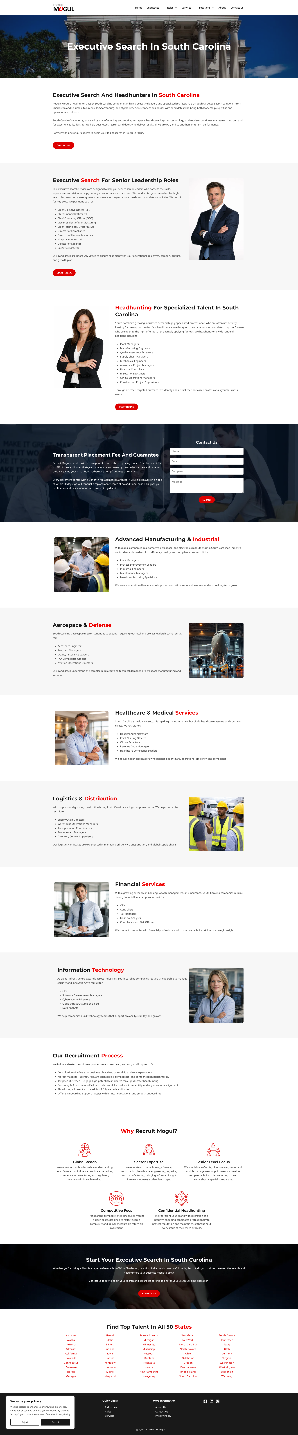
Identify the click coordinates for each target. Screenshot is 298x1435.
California (71, 1353)
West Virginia (227, 1367)
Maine (110, 1371)
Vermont (227, 1353)
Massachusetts (149, 1335)
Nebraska (149, 1362)
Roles (170, 7)
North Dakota (188, 1349)
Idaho (110, 1340)
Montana (149, 1358)
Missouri (149, 1353)
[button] (160, 7)
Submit (207, 499)
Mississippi (149, 1349)
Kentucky (110, 1362)
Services (186, 7)
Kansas (110, 1358)
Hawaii (110, 1335)
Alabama (71, 1335)
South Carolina (188, 1376)
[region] (40, 1412)
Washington (227, 1362)
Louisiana (110, 1367)
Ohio (188, 1353)
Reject (25, 1422)
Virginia (226, 1358)
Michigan (149, 1340)
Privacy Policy (63, 1414)
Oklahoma (188, 1358)
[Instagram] (218, 1401)
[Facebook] (205, 1401)
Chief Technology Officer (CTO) (76, 226)
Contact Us (237, 7)
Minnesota (149, 1344)
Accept (55, 1422)
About (222, 7)
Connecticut (71, 1362)
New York (188, 1340)
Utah (227, 1349)
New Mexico (188, 1335)
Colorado (71, 1358)
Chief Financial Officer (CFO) (74, 214)
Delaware (71, 1367)
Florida (71, 1371)
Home (138, 7)
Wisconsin (227, 1371)
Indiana (110, 1349)
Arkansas (71, 1349)
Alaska (71, 1340)
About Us (160, 1407)
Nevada (149, 1367)
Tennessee (227, 1340)
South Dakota (227, 1335)
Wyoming (227, 1376)
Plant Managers (129, 344)
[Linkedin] (211, 1401)
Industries (153, 7)
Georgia (71, 1376)
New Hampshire (149, 1371)
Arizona (71, 1344)
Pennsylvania (188, 1367)
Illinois (110, 1344)
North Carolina (188, 1344)
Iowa (110, 1353)
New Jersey (149, 1376)
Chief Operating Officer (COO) (75, 218)
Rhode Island (188, 1371)
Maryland (110, 1376)
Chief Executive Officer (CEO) (74, 209)
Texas (227, 1344)
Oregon (188, 1362)
